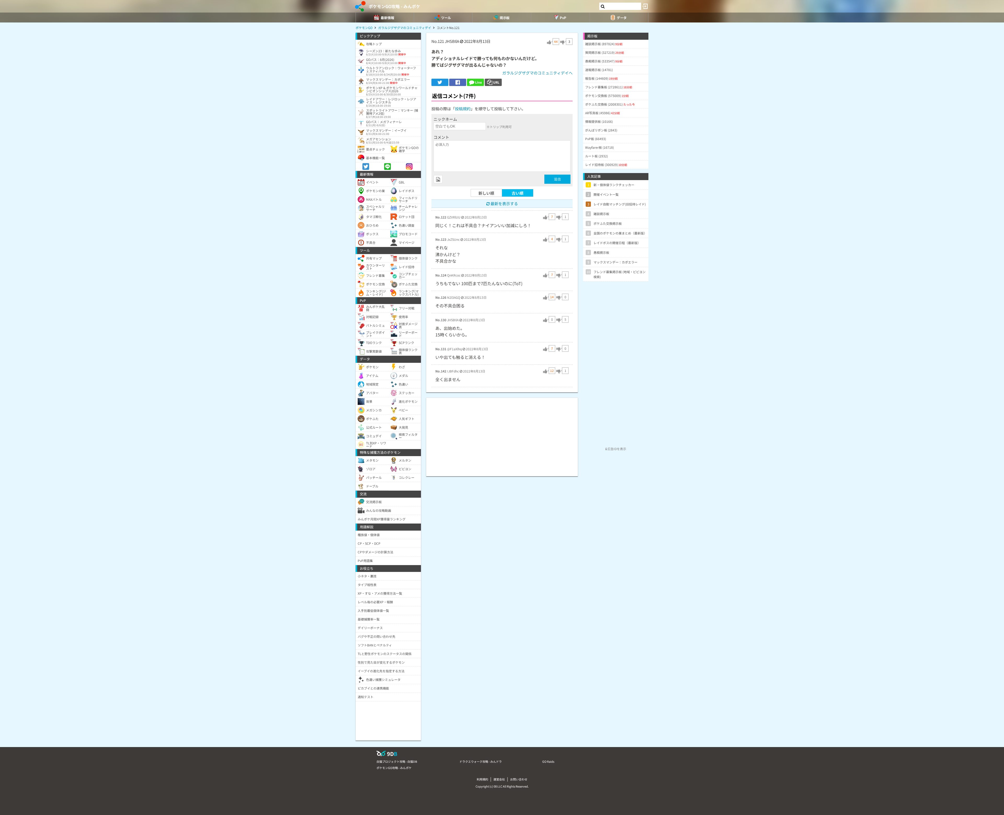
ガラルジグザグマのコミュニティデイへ (537, 73)
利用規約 (482, 779)
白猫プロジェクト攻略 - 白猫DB (396, 761)
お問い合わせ (518, 779)
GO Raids (548, 761)
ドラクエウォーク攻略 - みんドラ (480, 761)
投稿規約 (463, 108)
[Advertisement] (502, 434)
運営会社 (499, 779)
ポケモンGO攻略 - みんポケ (394, 6)
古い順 (517, 193)
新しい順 (486, 193)
